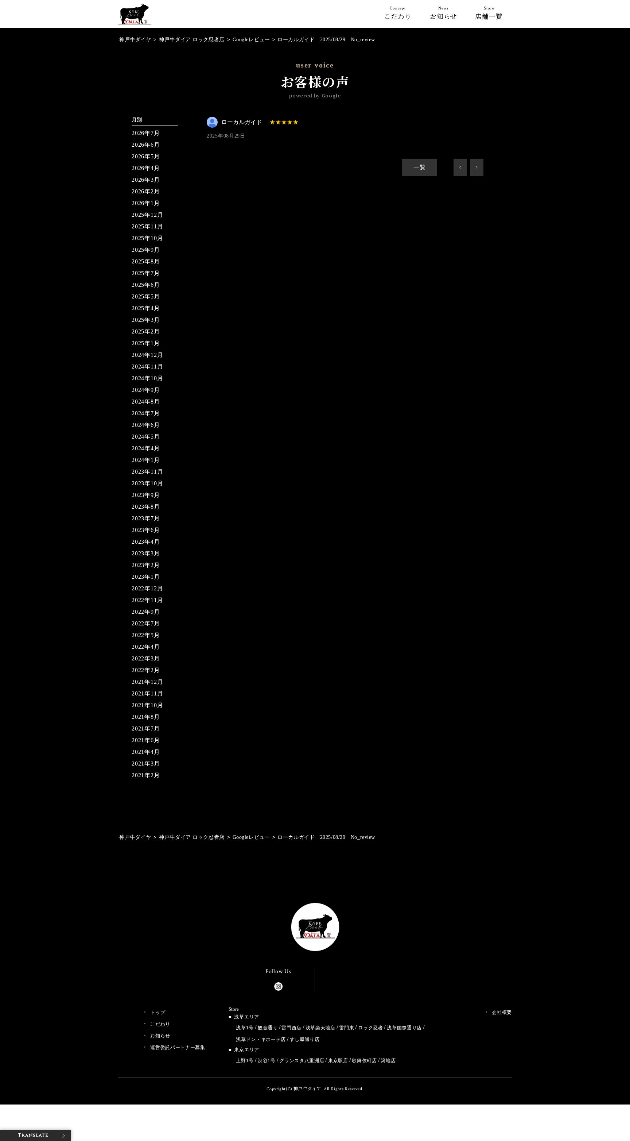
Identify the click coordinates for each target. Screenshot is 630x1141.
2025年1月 (146, 343)
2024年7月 (146, 413)
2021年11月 (147, 693)
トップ (157, 1012)
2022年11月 (147, 600)
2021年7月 (146, 728)
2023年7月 (146, 518)
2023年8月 (146, 507)
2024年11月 (147, 366)
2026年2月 (146, 191)
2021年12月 (147, 682)
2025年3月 (146, 320)
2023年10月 (147, 483)
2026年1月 (146, 203)
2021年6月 (146, 740)
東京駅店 (338, 1060)
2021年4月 (146, 752)
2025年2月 (146, 331)
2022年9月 (146, 612)
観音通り (268, 1027)
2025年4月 (146, 308)
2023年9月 (146, 495)
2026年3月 (146, 180)
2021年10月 (147, 705)
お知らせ (443, 14)
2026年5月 (146, 156)
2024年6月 (146, 425)
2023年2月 (146, 565)
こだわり (398, 14)
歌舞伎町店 (364, 1060)
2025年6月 (146, 285)
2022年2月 (146, 670)
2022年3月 (146, 658)
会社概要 (502, 1012)
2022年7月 (146, 623)
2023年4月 (146, 542)
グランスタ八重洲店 (301, 1060)
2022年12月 (147, 588)
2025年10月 (147, 238)
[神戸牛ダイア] (134, 18)
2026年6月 (146, 145)
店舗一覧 (489, 14)
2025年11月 (147, 226)
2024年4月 (146, 448)
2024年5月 (146, 436)
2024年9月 (146, 390)
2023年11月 (147, 472)
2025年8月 (146, 261)
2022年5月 (146, 635)
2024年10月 (147, 378)
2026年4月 (146, 168)
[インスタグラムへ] (278, 985)
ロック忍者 (370, 1027)
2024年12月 (147, 355)
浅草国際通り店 (404, 1027)
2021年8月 (146, 717)
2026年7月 (146, 133)
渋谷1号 (267, 1060)
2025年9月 (146, 250)
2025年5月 (146, 296)
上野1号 (245, 1060)
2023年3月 (146, 553)
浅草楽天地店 (320, 1027)
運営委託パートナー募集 (177, 1047)
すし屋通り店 (305, 1039)
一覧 (419, 167)
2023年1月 (146, 577)
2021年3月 (146, 763)
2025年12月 (147, 215)
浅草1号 (245, 1027)
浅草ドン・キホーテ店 (261, 1039)
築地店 (388, 1060)
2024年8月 (146, 401)
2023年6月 (146, 530)
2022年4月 (146, 647)
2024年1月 (146, 460)
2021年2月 (146, 775)
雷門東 (346, 1027)
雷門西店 (291, 1027)
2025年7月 (146, 273)
